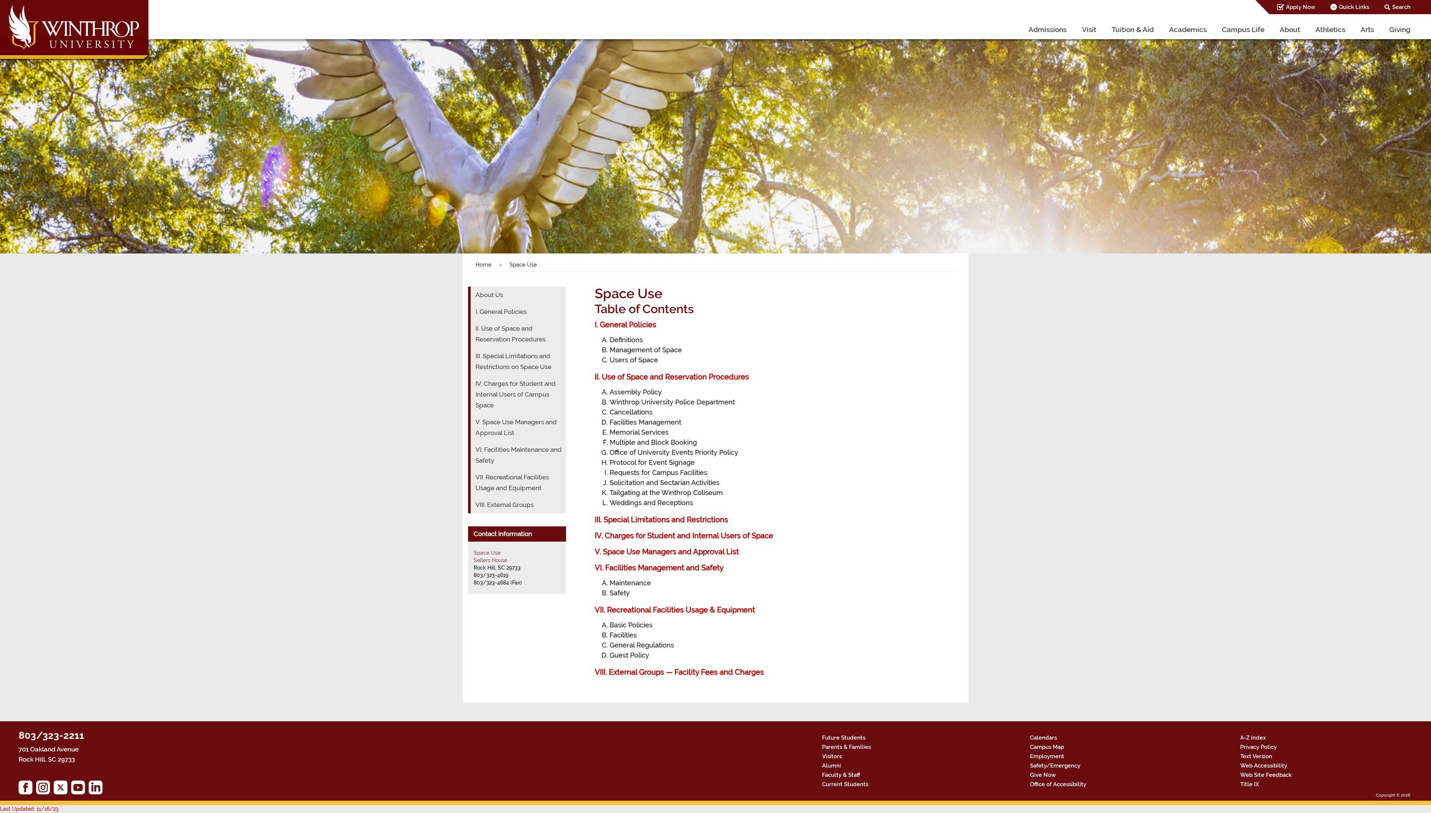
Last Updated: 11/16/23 (29, 809)
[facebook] (27, 789)
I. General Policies (625, 324)
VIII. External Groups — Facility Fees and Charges (679, 672)
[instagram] (45, 789)
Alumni (831, 765)
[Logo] (75, 31)
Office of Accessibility (1058, 784)
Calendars (1043, 737)
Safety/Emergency (1055, 765)
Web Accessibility (1263, 765)
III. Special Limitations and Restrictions (661, 519)
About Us (489, 295)
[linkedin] (97, 789)
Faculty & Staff (841, 775)
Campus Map (1047, 747)
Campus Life (1243, 29)
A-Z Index (1253, 737)
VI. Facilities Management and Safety (659, 567)
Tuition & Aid (1133, 29)
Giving (1400, 29)
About (1290, 29)
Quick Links (1354, 7)
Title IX (1249, 784)
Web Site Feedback (1266, 775)
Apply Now (1300, 7)
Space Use (487, 553)
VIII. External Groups (505, 504)
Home (484, 264)
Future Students (843, 737)
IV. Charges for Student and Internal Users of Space (684, 535)
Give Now (1043, 775)
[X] (62, 789)
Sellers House (490, 560)
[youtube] (80, 789)
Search (1401, 7)
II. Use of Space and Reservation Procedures (672, 376)
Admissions (1048, 29)
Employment (1047, 756)
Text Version (1256, 756)
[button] (107, 139)
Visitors (832, 756)
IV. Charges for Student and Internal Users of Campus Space (516, 394)
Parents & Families (846, 747)
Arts (1367, 29)
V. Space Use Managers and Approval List (667, 551)
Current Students (845, 784)
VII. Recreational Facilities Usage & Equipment (675, 609)
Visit (1089, 29)
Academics (1188, 29)
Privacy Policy (1258, 747)
